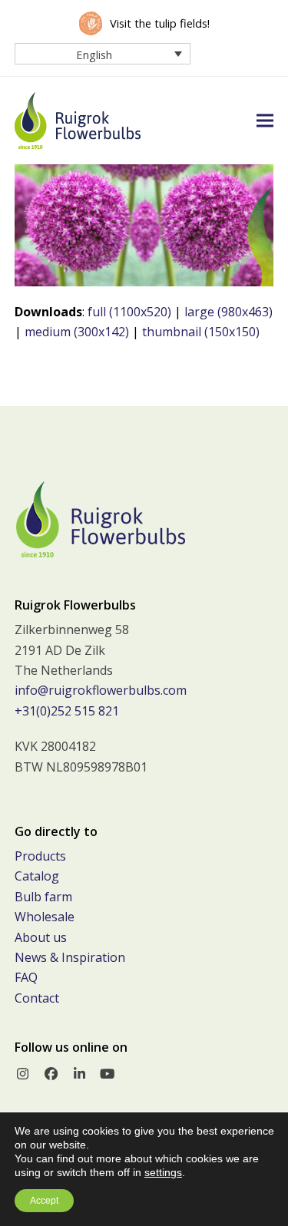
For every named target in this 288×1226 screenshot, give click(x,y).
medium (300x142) (77, 331)
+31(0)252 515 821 (67, 710)
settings (163, 1172)
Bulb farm (43, 896)
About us (41, 937)
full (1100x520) (129, 311)
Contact (37, 998)
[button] (265, 120)
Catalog (37, 875)
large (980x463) (228, 311)
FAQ (26, 977)
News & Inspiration (70, 957)
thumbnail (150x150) (201, 331)
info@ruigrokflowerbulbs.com (101, 690)
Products (40, 856)
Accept (44, 1200)
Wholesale (44, 916)
